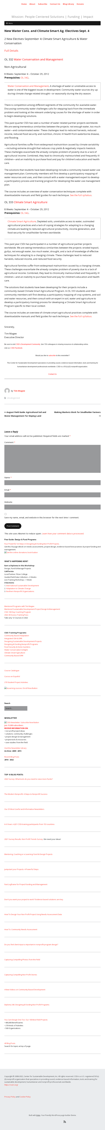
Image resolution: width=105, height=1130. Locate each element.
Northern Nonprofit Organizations (20, 591)
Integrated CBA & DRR (13, 638)
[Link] (40, 1122)
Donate (80, 4)
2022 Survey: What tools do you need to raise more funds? (28, 779)
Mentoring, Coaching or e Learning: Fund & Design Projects (28, 854)
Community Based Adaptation (16, 635)
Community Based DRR (13, 655)
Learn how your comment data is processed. (63, 533)
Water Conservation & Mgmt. (16, 650)
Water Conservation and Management (28, 86)
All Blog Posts (9, 1043)
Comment (9, 442)
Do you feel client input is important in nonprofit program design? (31, 944)
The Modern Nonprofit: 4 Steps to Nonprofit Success (25, 794)
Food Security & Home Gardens (17, 647)
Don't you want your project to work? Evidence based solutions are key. (33, 899)
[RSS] (65, 1122)
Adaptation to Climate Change (18, 588)
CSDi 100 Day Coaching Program (17, 612)
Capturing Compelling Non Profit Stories (20, 974)
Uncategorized (13, 398)
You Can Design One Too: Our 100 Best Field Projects (26, 1019)
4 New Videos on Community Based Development (24, 989)
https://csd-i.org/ (11, 1085)
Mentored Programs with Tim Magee (19, 606)
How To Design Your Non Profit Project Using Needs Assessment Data (33, 914)
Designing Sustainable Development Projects (23, 641)
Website (8, 502)
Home (24, 4)
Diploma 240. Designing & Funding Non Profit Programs (26, 1004)
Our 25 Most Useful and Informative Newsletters (24, 809)
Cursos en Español (12, 676)
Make (38, 1115)
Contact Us (55, 4)
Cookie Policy (25, 1096)
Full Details (11, 50)
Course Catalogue (11, 670)
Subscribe (42, 4)
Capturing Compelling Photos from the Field (22, 959)
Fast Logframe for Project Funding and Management (25, 884)
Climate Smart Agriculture (22, 221)
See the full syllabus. (81, 316)
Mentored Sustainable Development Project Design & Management (32, 609)
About (32, 4)
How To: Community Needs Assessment (20, 929)
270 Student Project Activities (16, 682)
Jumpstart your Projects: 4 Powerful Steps (21, 869)
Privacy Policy (10, 1096)
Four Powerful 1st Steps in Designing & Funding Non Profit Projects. (31, 544)
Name (8, 477)
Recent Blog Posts (11, 757)
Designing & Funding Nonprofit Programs (21, 644)
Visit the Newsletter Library (15, 748)
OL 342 (24, 77)
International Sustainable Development (22, 585)
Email (7, 489)
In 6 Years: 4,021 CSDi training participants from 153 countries (29, 824)
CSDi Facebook (16, 348)
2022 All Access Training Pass (16, 615)
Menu (10, 23)
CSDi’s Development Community (28, 344)
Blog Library (68, 4)
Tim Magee (19, 390)
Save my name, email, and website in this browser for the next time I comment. (41, 517)
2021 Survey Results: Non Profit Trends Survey (23, 839)
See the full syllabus (81, 195)
